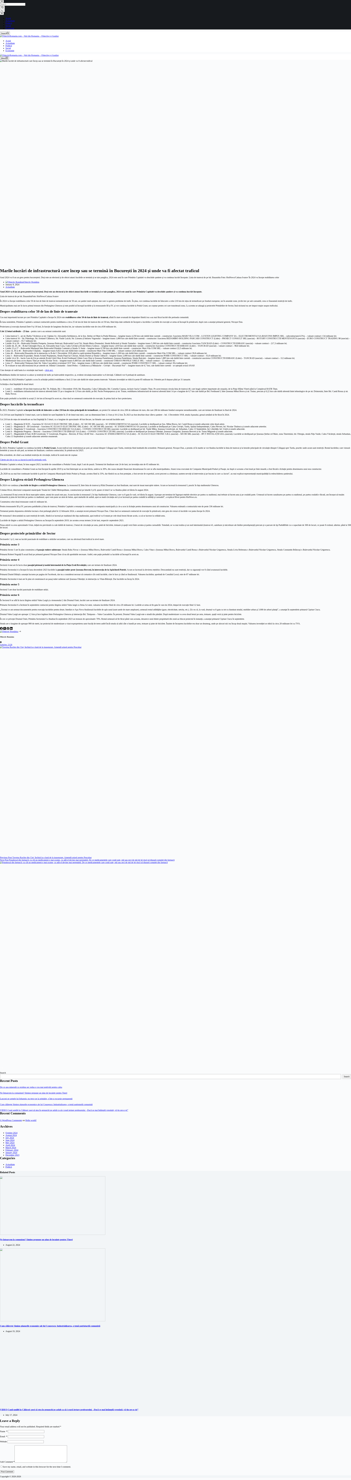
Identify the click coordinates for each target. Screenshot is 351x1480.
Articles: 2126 (6, 645)
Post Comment (7, 1472)
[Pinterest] (8, 629)
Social (8, 48)
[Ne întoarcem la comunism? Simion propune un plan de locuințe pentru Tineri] (52, 1234)
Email (3, 1436)
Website (3, 1441)
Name (3, 1431)
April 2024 (10, 1145)
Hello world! (30, 1120)
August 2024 (11, 1135)
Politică (8, 46)
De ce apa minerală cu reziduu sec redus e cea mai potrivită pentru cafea (31, 1087)
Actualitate (10, 43)
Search (3, 1073)
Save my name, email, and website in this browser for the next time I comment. (37, 1467)
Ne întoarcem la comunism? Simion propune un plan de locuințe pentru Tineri (33, 1093)
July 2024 (9, 1138)
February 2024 (11, 1150)
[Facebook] (1, 629)
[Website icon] (1, 642)
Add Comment (7, 1462)
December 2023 (12, 1155)
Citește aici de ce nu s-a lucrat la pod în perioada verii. (23, 460)
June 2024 (9, 1140)
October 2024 (11, 1133)
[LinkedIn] (11, 629)
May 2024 (9, 1143)
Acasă (8, 41)
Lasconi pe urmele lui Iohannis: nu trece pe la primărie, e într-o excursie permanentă (36, 1099)
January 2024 (11, 1152)
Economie (9, 50)
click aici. (49, 370)
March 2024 (10, 1147)
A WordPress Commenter (11, 1120)
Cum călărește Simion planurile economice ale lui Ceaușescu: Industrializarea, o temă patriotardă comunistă (46, 1104)
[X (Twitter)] (5, 629)
